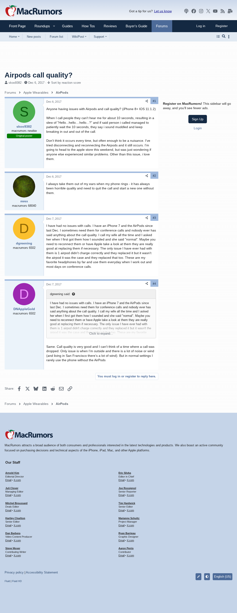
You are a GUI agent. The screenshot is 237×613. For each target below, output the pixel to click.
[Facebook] (193, 11)
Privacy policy (14, 572)
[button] (40, 26)
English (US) (222, 576)
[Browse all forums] (218, 36)
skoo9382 (15, 82)
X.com (17, 480)
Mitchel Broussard (16, 503)
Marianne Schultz (129, 518)
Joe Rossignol (127, 488)
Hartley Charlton (15, 518)
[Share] (146, 101)
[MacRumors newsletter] (230, 11)
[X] (208, 11)
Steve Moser (12, 548)
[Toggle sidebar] (229, 36)
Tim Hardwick (126, 503)
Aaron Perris (126, 548)
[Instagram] (201, 11)
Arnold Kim (12, 472)
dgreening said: (60, 294)
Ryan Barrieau (127, 533)
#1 (154, 101)
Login (198, 128)
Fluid (7, 581)
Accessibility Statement (42, 572)
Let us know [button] (163, 11)
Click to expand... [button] (101, 333)
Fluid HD (17, 581)
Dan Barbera (12, 533)
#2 (154, 175)
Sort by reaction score (66, 82)
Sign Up (197, 119)
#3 (154, 217)
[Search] (224, 36)
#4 (154, 283)
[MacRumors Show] (186, 11)
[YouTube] (215, 11)
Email (8, 480)
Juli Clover (11, 488)
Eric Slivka (124, 472)
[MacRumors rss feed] (222, 11)
